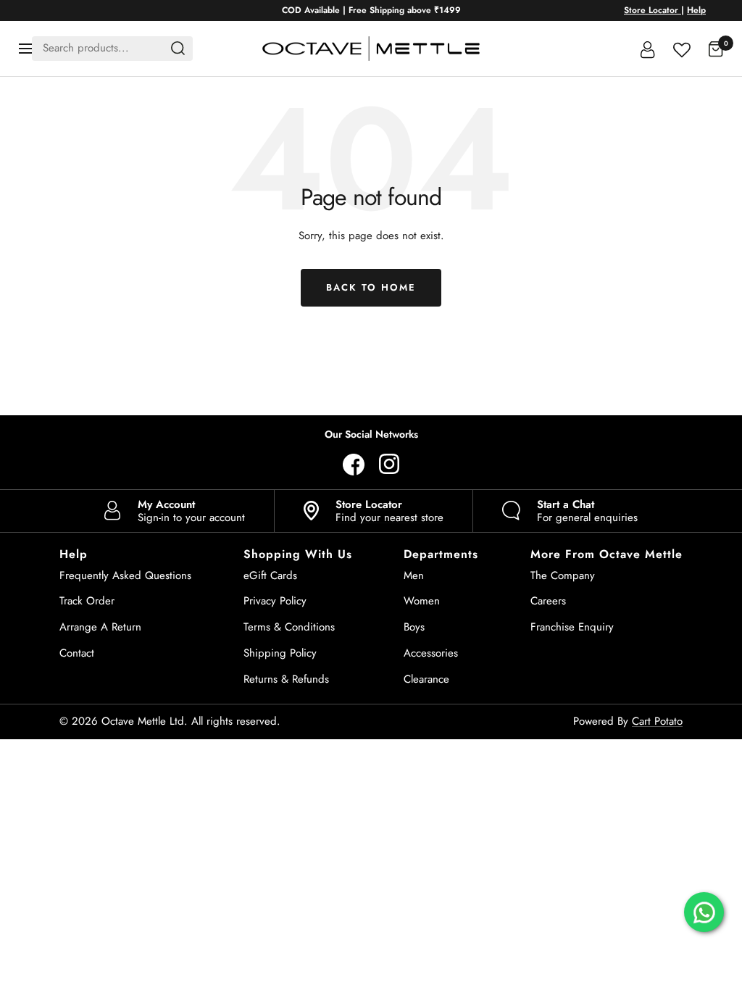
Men (414, 575)
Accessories (431, 653)
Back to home (371, 287)
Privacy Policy (275, 601)
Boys (414, 627)
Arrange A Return (100, 627)
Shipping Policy (280, 653)
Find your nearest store (389, 510)
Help (696, 10)
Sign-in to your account (191, 511)
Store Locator (652, 10)
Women (422, 601)
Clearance (426, 679)
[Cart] (716, 48)
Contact (76, 653)
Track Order (86, 601)
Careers (548, 601)
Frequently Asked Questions (125, 575)
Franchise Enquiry (572, 627)
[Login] (648, 48)
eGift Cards (270, 575)
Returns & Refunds (286, 679)
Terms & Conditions (289, 627)
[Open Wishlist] (682, 48)
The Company (562, 575)
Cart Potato (657, 721)
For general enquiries (587, 510)
